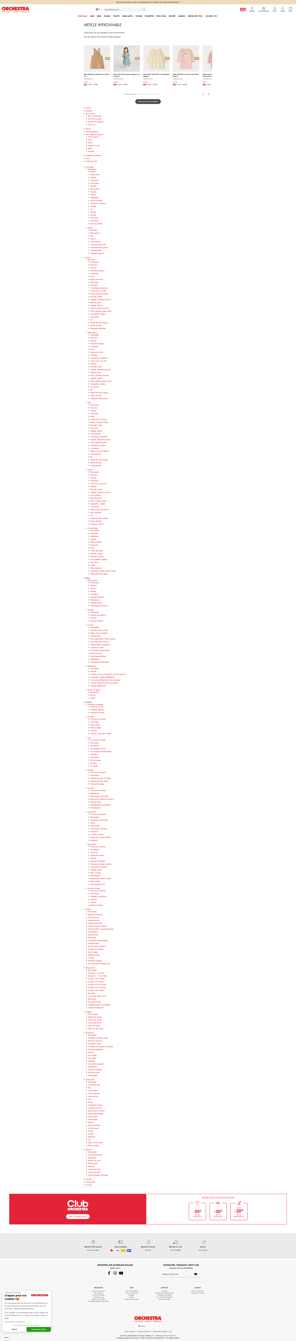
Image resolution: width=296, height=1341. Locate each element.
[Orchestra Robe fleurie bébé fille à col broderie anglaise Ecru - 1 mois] (156, 58)
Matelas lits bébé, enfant (99, 781)
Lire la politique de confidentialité (15, 1322)
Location (209, 16)
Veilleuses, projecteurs (98, 897)
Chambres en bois (96, 707)
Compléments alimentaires (99, 662)
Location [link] (164, 1291)
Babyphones (94, 793)
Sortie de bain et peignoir (97, 926)
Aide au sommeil (96, 224)
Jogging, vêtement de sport (100, 300)
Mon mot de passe (95, 119)
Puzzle (90, 1102)
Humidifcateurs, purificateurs (100, 805)
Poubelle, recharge (95, 961)
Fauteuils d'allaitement (98, 686)
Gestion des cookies (98, 1299)
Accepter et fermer (38, 1329)
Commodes (94, 722)
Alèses (92, 823)
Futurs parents (93, 137)
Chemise (93, 364)
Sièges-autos (127, 16)
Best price (94, 265)
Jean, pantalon (95, 434)
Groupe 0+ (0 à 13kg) (96, 973)
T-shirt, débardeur (96, 551)
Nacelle (90, 1052)
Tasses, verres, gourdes (98, 633)
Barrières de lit (95, 802)
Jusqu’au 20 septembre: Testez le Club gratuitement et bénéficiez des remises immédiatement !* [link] (148, 2)
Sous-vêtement (95, 454)
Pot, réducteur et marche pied (99, 964)
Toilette (116, 16)
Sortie (90, 143)
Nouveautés (94, 262)
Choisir (14, 1329)
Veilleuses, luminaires (97, 861)
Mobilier (93, 206)
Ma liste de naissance (95, 122)
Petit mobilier (95, 881)
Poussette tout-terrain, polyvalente (100, 1047)
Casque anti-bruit (94, 1172)
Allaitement (94, 198)
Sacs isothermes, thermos (99, 642)
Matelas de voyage (97, 784)
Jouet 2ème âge (94, 1085)
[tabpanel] (97, 68)
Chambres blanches (97, 710)
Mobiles (93, 858)
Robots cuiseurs (96, 653)
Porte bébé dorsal (94, 1023)
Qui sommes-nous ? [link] (98, 1291)
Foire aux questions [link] (131, 1291)
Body (92, 276)
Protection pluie (94, 1073)
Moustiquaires (95, 808)
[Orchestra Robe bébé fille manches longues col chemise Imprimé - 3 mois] (127, 58)
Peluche (91, 1122)
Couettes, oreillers (97, 834)
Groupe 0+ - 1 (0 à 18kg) (97, 976)
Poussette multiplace (95, 1049)
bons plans (82, 16)
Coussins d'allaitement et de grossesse (104, 683)
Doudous (93, 899)
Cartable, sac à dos (95, 1108)
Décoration (94, 221)
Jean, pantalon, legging (98, 559)
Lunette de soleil (94, 1169)
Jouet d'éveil (92, 1091)
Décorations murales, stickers (100, 864)
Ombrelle (91, 1061)
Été (89, 1088)
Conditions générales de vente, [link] (127, 1338)
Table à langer (93, 952)
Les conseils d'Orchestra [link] (165, 1297)
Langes (92, 698)
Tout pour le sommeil (97, 719)
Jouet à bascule (93, 1093)
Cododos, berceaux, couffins (100, 733)
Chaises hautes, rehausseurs (100, 645)
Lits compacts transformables (100, 752)
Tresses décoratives (97, 855)
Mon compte (90, 114)
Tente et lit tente (94, 1026)
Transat (90, 1131)
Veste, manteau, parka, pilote (100, 311)
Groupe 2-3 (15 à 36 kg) (97, 987)
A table (93, 195)
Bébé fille (93, 230)
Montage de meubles (93, 155)
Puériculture (92, 169)
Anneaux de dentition (98, 615)
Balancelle (91, 1137)
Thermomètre (93, 932)
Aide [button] (131, 1288)
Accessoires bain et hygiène (98, 941)
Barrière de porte (94, 1161)
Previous (203, 94)
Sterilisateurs (94, 600)
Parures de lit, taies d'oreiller (100, 837)
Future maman (95, 242)
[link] (243, 9)
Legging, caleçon (96, 305)
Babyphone (92, 1158)
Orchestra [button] (98, 1288)
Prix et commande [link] (131, 1293)
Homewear (94, 545)
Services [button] (164, 1288)
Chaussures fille (95, 250)
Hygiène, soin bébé (95, 923)
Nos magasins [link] (98, 1293)
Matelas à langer (94, 955)
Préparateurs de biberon (99, 606)
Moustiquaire (92, 1075)
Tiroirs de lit (94, 757)
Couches (91, 958)
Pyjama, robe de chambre (99, 451)
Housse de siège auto (96, 1008)
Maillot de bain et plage (99, 323)
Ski (91, 320)
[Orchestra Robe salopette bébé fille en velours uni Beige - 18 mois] (97, 58)
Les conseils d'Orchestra (94, 135)
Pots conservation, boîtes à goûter (102, 639)
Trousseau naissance (97, 271)
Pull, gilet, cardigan (97, 556)
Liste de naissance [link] (197, 1291)
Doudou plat (92, 1119)
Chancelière (92, 1058)
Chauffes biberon (96, 603)
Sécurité (172, 16)
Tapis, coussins (95, 873)
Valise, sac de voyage (95, 1029)
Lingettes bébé (93, 943)
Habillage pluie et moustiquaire (99, 1005)
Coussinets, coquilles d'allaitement (102, 677)
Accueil (88, 108)
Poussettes (149, 16)
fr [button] (99, 10)
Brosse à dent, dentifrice (97, 946)
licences (93, 268)
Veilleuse (91, 1166)
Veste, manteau (95, 568)
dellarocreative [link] (174, 1338)
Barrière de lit (93, 1164)
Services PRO (193, 16)
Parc (89, 1140)
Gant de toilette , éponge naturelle (100, 929)
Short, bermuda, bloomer (99, 308)
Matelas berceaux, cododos (100, 778)
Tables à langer (95, 728)
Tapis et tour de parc (95, 1143)
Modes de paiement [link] (131, 1299)
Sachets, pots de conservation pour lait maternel (108, 674)
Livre (89, 1099)
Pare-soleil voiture (94, 1002)
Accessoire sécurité (95, 1155)
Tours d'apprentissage (98, 656)
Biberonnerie (95, 189)
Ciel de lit (93, 852)
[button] (6, 1337)
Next (208, 94)
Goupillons (94, 594)
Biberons (93, 585)
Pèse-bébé (92, 938)
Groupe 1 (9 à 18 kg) (95, 982)
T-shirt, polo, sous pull (98, 291)
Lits (91, 209)
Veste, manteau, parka (98, 442)
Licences (93, 341)
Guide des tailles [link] (164, 1299)
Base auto (91, 993)
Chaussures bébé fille (97, 245)
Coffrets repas (95, 636)
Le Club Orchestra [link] (99, 1295)
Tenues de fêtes (96, 396)
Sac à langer (92, 1055)
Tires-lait (93, 671)
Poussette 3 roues (94, 1044)
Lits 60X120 (94, 746)
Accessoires (94, 317)
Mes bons (91, 125)
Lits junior (93, 763)
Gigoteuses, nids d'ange (99, 820)
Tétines (92, 588)
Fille (91, 236)
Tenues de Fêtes (96, 326)
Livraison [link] (131, 1295)
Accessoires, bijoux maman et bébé (103, 571)
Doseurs (93, 591)
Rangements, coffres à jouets (100, 878)
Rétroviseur (92, 999)
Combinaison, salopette (98, 288)
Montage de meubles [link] (164, 1295)
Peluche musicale (94, 1125)
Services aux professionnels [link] (165, 1293)
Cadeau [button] (197, 1288)
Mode (92, 16)
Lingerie (93, 539)
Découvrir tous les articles (148, 101)
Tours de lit (94, 832)
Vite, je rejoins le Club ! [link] (78, 1216)
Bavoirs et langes (96, 201)
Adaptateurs (92, 1067)
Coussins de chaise (97, 648)
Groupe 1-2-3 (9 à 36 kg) (97, 985)
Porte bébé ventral (95, 1020)
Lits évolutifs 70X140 (97, 749)
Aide (87, 158)
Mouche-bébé (93, 935)
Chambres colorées (97, 713)
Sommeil (107, 16)
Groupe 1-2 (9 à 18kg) (96, 979)
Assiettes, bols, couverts (99, 630)
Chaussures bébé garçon (99, 247)
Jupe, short (94, 428)
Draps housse (95, 826)
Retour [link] (131, 1297)
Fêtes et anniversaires (96, 1114)
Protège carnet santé (95, 949)
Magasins (89, 111)
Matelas (93, 212)
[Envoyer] (197, 1274)
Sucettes (93, 192)
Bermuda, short (96, 498)
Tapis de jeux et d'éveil (96, 1111)
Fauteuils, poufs (95, 870)
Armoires (93, 731)
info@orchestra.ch (169, 1336)
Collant (92, 565)
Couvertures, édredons (98, 829)
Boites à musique (96, 905)
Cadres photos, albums (98, 867)
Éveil (89, 140)
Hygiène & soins (94, 146)
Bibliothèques (95, 876)
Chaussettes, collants (97, 314)
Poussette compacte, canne (98, 1038)
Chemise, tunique (96, 554)
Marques (181, 16)
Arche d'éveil (92, 1117)
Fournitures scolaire (95, 1105)
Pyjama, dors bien (96, 279)
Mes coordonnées (94, 116)
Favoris (88, 129)
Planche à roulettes (95, 1070)
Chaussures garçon (97, 253)
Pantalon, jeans (95, 302)
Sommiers (93, 754)
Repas (99, 16)
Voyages (139, 16)
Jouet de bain (93, 1096)
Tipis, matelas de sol (97, 884)
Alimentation (94, 659)
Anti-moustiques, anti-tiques (98, 1175)
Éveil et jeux (161, 16)
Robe (92, 416)
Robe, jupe (94, 282)
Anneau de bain (93, 920)
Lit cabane (94, 766)
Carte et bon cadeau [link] (197, 1293)
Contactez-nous (91, 161)
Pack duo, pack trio (95, 1041)
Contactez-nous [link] (98, 1297)
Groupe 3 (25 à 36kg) (96, 990)
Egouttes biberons (97, 597)
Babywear (93, 840)
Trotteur (91, 1134)
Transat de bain (93, 917)
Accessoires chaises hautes (100, 650)
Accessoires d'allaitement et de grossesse (105, 680)
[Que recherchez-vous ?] (144, 9)
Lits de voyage (95, 760)
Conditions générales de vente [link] (98, 1301)
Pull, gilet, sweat (96, 297)
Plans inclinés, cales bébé (99, 796)
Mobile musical (93, 1128)
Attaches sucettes (96, 621)
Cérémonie (94, 274)
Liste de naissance (92, 132)
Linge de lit (94, 218)
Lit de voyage (93, 1014)
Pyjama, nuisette (96, 542)
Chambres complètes (98, 203)
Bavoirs (93, 695)
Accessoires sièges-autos (97, 996)
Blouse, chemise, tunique (99, 294)
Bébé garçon (95, 233)
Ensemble (93, 285)
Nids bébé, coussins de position (102, 799)
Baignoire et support (95, 915)
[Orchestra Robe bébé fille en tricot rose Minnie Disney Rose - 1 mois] (186, 58)
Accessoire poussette (96, 1064)
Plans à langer (95, 725)
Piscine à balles (93, 1145)
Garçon (93, 239)
